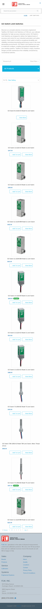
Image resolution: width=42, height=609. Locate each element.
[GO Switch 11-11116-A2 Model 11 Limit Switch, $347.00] (21, 134)
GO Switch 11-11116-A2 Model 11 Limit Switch (21, 148)
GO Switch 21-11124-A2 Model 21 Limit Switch (21, 332)
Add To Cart (16, 154)
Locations (26, 565)
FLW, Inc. (19, 606)
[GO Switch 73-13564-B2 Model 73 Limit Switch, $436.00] (21, 393)
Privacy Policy (27, 570)
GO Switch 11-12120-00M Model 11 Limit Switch (21, 222)
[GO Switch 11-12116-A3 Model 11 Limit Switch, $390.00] (21, 171)
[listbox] (24, 80)
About (25, 559)
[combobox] (19, 11)
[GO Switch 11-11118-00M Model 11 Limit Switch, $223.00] (21, 506)
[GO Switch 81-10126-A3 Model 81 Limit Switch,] (21, 97)
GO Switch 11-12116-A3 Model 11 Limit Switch (21, 185)
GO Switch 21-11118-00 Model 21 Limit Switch (21, 295)
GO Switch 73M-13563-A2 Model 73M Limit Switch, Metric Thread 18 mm (21, 445)
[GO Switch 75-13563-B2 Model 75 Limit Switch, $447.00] (21, 469)
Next (26, 530)
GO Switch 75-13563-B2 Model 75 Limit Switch (21, 483)
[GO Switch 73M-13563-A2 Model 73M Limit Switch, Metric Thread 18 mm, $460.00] (21, 430)
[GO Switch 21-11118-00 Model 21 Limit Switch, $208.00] (21, 282)
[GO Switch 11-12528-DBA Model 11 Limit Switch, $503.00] (21, 245)
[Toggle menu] (3, 4)
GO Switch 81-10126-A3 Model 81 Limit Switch (21, 111)
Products (4, 562)
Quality (25, 562)
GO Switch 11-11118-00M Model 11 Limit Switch (21, 520)
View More (22, 117)
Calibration (4, 568)
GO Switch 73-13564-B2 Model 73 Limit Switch (21, 406)
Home (25, 15)
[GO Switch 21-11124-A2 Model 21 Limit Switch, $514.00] (21, 319)
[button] (21, 61)
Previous (5, 530)
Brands (3, 559)
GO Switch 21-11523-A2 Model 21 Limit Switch (21, 369)
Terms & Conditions (29, 573)
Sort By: (5, 80)
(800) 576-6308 (7, 598)
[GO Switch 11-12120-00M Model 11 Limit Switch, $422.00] (21, 208)
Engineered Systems (7, 575)
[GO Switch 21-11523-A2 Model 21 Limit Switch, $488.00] (21, 356)
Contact (25, 567)
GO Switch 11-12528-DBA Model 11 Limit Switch (21, 258)
